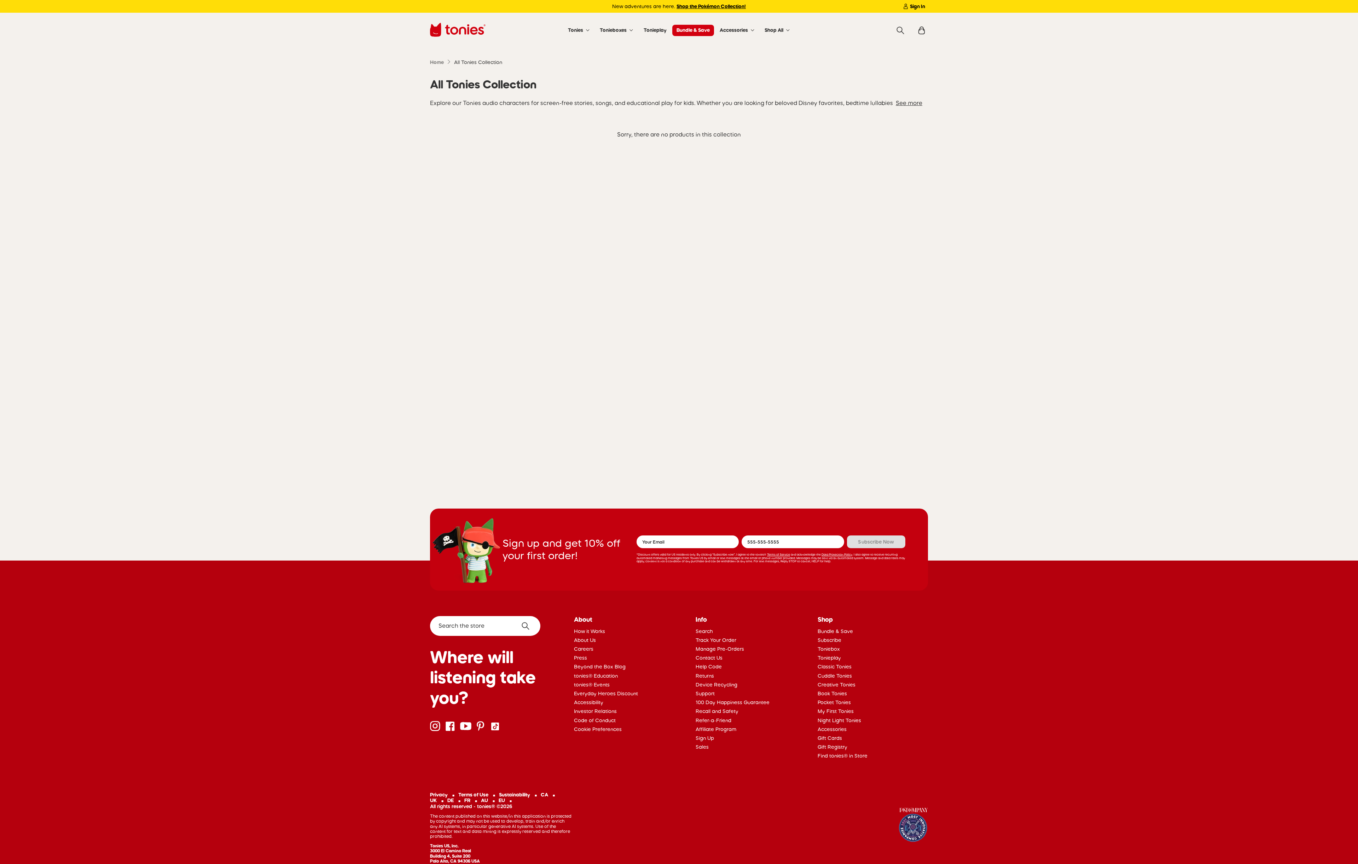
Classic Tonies (835, 666)
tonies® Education (596, 675)
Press (580, 657)
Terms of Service (778, 554)
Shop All (774, 30)
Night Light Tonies (839, 720)
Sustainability (514, 794)
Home (437, 62)
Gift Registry (832, 746)
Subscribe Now (876, 541)
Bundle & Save (693, 30)
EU (502, 800)
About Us (585, 640)
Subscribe (829, 640)
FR (467, 800)
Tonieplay (655, 30)
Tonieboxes (613, 30)
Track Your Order (716, 640)
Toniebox (829, 648)
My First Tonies (836, 711)
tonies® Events (592, 684)
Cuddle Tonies (835, 675)
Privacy (439, 794)
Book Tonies (832, 693)
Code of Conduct (595, 720)
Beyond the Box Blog (600, 666)
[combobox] (485, 626)
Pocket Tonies (834, 702)
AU (484, 800)
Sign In (917, 6)
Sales (702, 746)
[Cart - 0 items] (921, 30)
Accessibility (588, 702)
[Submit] (528, 626)
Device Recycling (716, 684)
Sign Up (705, 738)
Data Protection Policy (837, 554)
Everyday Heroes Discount (606, 693)
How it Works (589, 631)
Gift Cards (830, 738)
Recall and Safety (717, 711)
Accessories (734, 30)
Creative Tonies (836, 684)
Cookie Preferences (598, 729)
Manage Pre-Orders (720, 648)
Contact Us (709, 657)
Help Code (709, 666)
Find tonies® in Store (842, 755)
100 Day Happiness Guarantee (733, 702)
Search (704, 631)
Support (705, 693)
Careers (583, 648)
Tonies (575, 30)
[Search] (900, 30)
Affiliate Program (716, 729)
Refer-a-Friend (713, 720)
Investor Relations (595, 711)
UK (433, 800)
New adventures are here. (679, 6)
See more (909, 103)
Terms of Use (473, 794)
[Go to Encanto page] (913, 825)
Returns (705, 675)
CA (544, 794)
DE (450, 800)
